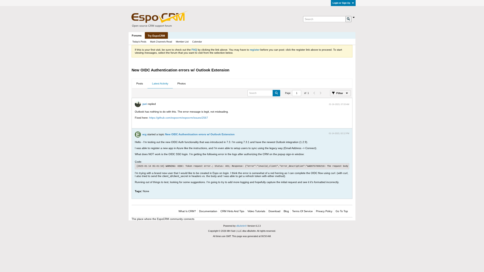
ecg (144, 134)
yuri (144, 104)
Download (274, 211)
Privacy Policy (324, 211)
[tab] (139, 84)
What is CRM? (187, 211)
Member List (182, 41)
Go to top (342, 211)
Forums (137, 35)
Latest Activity (160, 83)
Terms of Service (302, 211)
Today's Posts (139, 41)
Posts (139, 83)
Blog (286, 211)
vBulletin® (241, 226)
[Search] (348, 19)
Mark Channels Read (161, 41)
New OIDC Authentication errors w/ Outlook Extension (200, 134)
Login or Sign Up (341, 3)
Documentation (208, 211)
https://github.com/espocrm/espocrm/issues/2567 (178, 117)
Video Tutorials (256, 211)
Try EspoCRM (156, 35)
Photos (181, 83)
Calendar (197, 41)
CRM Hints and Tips (232, 211)
